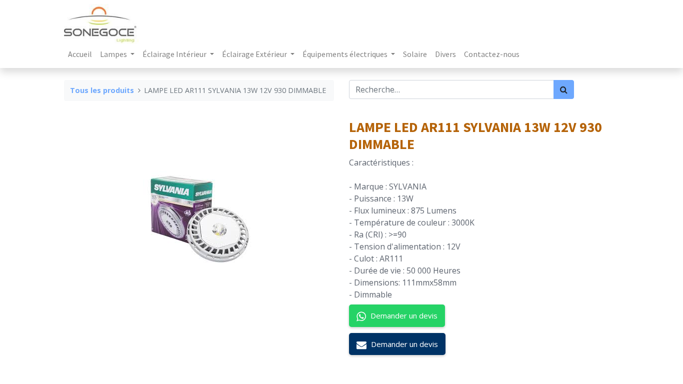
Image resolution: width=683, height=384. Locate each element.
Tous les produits (102, 90)
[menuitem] (80, 54)
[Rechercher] (564, 89)
